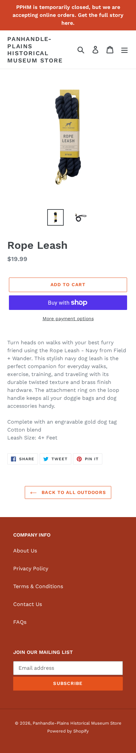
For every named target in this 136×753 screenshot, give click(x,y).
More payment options (68, 318)
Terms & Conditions (38, 586)
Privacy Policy (30, 568)
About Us (25, 550)
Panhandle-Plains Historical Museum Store (35, 49)
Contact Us (27, 604)
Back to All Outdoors (73, 492)
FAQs (19, 622)
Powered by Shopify (68, 731)
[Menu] (124, 49)
